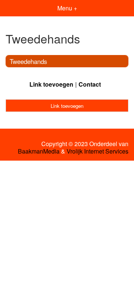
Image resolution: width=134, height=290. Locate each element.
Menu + (67, 8)
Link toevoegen (51, 84)
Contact (90, 84)
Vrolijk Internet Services (97, 151)
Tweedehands (28, 61)
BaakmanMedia (39, 151)
